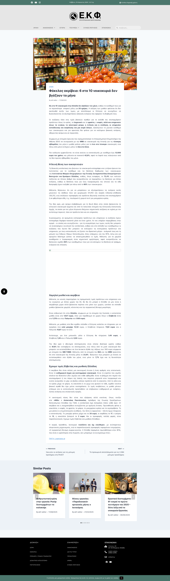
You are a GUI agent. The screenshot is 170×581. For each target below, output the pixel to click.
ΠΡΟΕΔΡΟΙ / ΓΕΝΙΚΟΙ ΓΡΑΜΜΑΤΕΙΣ (40, 556)
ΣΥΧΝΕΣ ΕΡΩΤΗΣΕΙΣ (90, 28)
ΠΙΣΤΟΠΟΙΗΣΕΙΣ (35, 565)
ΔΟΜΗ (32, 547)
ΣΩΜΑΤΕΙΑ (33, 552)
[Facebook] (32, 3)
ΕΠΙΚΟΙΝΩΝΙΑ (106, 28)
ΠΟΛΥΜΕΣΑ (73, 28)
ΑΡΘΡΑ (51, 87)
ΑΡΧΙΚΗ (35, 28)
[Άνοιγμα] (4, 291)
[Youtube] (36, 3)
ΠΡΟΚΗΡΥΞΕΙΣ (71, 556)
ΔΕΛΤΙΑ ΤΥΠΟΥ (72, 552)
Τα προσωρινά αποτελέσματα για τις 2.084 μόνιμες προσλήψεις (107, 452)
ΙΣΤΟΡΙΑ (62, 28)
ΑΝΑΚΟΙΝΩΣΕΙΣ (48, 28)
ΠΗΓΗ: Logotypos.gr (57, 439)
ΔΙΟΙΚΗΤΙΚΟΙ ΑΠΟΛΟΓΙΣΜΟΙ (38, 560)
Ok (121, 578)
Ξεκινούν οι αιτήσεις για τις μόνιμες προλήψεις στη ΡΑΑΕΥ (60, 452)
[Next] (133, 497)
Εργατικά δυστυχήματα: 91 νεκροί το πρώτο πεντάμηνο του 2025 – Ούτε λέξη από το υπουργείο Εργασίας (119, 505)
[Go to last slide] (36, 497)
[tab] (81, 522)
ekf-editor (54, 100)
